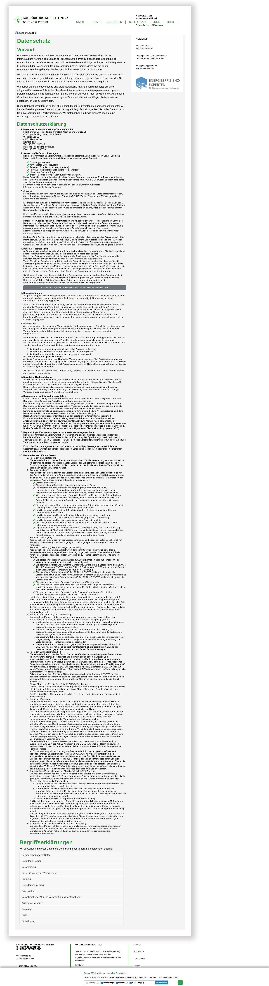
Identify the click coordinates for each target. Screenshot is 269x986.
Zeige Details (161, 982)
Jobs (156, 22)
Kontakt (137, 966)
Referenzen (137, 22)
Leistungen (114, 22)
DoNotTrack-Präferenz (72, 258)
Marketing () (138, 983)
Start (80, 22)
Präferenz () (109, 983)
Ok (180, 982)
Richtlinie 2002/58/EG (74, 754)
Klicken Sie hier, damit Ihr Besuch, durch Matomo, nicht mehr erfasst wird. (74, 288)
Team (95, 22)
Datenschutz (139, 958)
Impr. (171, 22)
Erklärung (22, 116)
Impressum (139, 951)
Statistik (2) (123, 983)
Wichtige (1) (94, 983)
